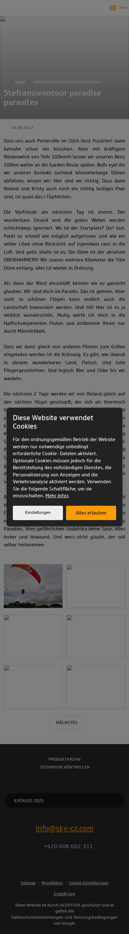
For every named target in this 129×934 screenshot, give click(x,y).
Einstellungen (38, 512)
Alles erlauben (91, 512)
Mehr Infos (57, 495)
